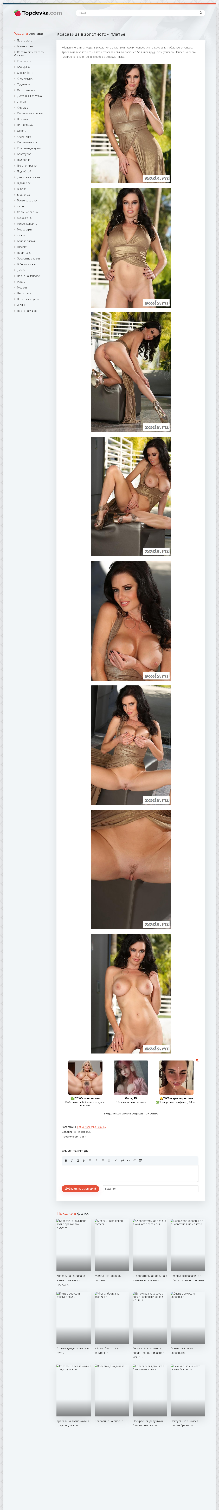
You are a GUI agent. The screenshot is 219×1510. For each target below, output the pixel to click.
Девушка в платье (28, 177)
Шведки (22, 247)
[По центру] (96, 1160)
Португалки (24, 252)
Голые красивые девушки (91, 1127)
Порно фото (25, 40)
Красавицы (24, 61)
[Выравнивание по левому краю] (90, 1160)
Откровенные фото (29, 142)
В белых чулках (26, 264)
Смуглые (22, 107)
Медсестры (24, 229)
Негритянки (24, 293)
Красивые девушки (29, 148)
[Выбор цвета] (115, 1160)
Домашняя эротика (29, 96)
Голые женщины (27, 223)
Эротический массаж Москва (29, 54)
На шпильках (25, 125)
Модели (22, 287)
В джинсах (23, 183)
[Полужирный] (65, 1160)
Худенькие (23, 84)
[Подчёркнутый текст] (77, 1160)
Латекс (21, 206)
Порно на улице (27, 310)
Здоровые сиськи (28, 258)
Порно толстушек (28, 299)
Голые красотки (27, 200)
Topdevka (42, 13)
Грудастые (23, 159)
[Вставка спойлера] (140, 1160)
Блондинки (23, 67)
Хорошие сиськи (27, 212)
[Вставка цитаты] (128, 1160)
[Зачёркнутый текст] (83, 1160)
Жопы (21, 305)
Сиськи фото (25, 72)
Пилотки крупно (27, 165)
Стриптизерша (26, 90)
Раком (21, 281)
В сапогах (23, 194)
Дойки (21, 270)
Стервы (21, 130)
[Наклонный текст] (71, 1160)
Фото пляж (24, 136)
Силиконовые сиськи (30, 113)
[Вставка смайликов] (109, 1160)
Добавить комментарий (80, 1188)
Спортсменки (25, 78)
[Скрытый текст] (122, 1160)
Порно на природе (28, 276)
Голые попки (25, 46)
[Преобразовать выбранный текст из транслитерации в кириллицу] (134, 1160)
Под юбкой (24, 171)
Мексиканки (24, 218)
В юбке (21, 189)
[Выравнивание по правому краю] (102, 1160)
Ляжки (21, 235)
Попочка (22, 119)
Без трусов (24, 154)
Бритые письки (26, 241)
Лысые (21, 101)
